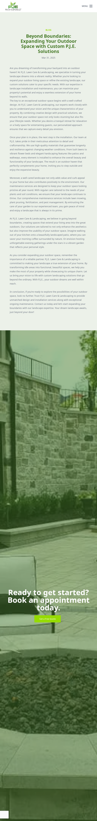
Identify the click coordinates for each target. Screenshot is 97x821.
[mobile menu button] (91, 6)
